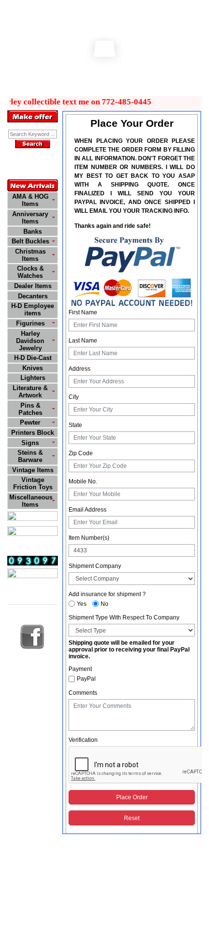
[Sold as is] (32, 532)
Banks (32, 231)
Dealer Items (33, 286)
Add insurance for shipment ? (107, 594)
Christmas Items (30, 255)
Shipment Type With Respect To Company (124, 617)
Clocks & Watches (30, 272)
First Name (83, 312)
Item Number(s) (89, 537)
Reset (131, 818)
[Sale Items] (32, 517)
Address (79, 368)
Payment (80, 669)
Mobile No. (83, 481)
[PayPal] (132, 271)
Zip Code (81, 453)
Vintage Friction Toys (32, 483)
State (75, 425)
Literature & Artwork (30, 391)
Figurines (30, 323)
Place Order (132, 797)
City (74, 397)
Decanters (33, 296)
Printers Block (32, 432)
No (104, 604)
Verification (83, 740)
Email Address (87, 509)
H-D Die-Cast (33, 357)
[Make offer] (32, 116)
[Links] (32, 574)
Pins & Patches (30, 409)
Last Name (83, 340)
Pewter (30, 422)
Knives (32, 368)
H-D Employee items (32, 309)
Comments (83, 692)
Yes (82, 604)
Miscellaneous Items (30, 501)
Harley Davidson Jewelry (30, 341)
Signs (30, 442)
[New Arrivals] (32, 185)
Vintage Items (32, 470)
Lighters (32, 377)
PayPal (86, 678)
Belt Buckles (30, 241)
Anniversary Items (30, 217)
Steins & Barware (30, 456)
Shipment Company (95, 566)
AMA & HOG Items (30, 200)
